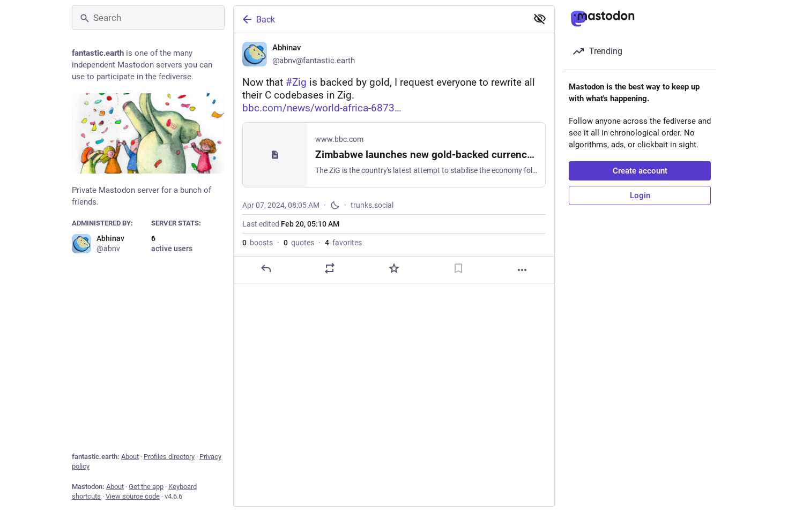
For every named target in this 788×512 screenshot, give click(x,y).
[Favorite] (394, 268)
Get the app (146, 487)
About (130, 457)
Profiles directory (169, 457)
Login (640, 195)
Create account (640, 171)
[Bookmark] (458, 268)
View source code (133, 496)
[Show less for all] (539, 19)
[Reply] (265, 268)
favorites (343, 242)
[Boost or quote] (329, 268)
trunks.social (372, 205)
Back (265, 19)
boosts (257, 242)
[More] (522, 269)
